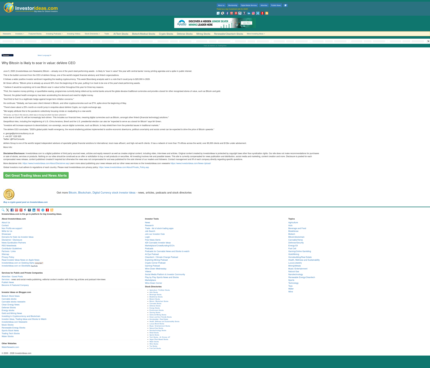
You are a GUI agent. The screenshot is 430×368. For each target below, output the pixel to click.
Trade (106, 33)
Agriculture (293, 222)
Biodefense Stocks (156, 297)
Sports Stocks (154, 335)
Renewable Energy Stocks (13, 327)
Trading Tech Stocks (11, 333)
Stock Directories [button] (92, 33)
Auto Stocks (153, 292)
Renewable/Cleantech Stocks (228, 33)
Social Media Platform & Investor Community (165, 274)
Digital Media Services (249, 5)
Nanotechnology (295, 274)
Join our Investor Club (155, 233)
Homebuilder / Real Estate (158, 319)
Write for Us (7, 230)
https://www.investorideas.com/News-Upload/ (191, 163)
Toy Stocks (153, 346)
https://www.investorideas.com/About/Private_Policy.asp (124, 167)
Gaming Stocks (154, 312)
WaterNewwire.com (10, 346)
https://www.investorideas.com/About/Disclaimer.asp (46, 163)
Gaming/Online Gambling (299, 251)
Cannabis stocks (9, 298)
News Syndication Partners (14, 242)
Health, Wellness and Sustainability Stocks (164, 321)
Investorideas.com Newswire (14, 321)
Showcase (6, 233)
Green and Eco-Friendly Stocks (160, 317)
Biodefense (293, 230)
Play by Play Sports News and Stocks (162, 277)
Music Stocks (8, 324)
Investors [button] (19, 33)
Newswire (7, 33)
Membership (232, 5)
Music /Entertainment (297, 268)
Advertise (264, 5)
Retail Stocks (154, 332)
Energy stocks (8, 310)
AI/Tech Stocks (120, 33)
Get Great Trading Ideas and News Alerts (36, 175)
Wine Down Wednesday (155, 268)
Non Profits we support (12, 228)
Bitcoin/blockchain (296, 236)
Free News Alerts (152, 239)
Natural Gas (293, 271)
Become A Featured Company (15, 285)
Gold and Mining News (12, 313)
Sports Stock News (10, 330)
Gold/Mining (293, 254)
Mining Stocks (203, 33)
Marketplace (150, 279)
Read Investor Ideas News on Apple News (20, 259)
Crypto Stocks (166, 33)
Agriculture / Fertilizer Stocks (159, 290)
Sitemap (5, 254)
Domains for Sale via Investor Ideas (17, 236)
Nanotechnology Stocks (157, 330)
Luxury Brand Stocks (156, 324)
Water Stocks (8, 336)
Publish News (276, 5)
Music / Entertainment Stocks (159, 326)
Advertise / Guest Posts (12, 276)
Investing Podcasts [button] (53, 33)
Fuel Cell (292, 248)
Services (6, 279)
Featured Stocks (35, 33)
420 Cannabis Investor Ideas (158, 242)
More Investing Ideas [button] (255, 33)
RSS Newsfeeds (9, 245)
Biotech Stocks (154, 299)
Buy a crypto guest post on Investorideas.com (25, 202)
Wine (290, 291)
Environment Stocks (156, 310)
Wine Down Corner (153, 282)
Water (291, 288)
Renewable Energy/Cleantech (301, 277)
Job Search (150, 230)
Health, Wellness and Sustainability (304, 259)
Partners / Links (9, 251)
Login (147, 236)
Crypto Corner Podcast (155, 262)
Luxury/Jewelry (295, 262)
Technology (293, 282)
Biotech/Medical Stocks (143, 33)
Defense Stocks (185, 33)
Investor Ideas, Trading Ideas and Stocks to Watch (24, 318)
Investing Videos (73, 33)
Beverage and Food (297, 228)
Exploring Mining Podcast (156, 259)
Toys (290, 285)
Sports (291, 279)
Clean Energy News (10, 304)
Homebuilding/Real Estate (300, 256)
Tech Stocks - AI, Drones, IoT (159, 337)
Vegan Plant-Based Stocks (158, 339)
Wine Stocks (153, 344)
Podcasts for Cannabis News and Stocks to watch (167, 251)
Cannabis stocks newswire (13, 301)
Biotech (291, 233)
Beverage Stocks (155, 294)
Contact (5, 225)
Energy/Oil (293, 245)
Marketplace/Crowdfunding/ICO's (159, 245)
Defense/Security (296, 242)
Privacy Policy (8, 256)
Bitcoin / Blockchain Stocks (158, 301)
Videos (148, 271)
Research (149, 225)
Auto (290, 225)
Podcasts (149, 248)
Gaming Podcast (152, 265)
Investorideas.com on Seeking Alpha (18, 262)
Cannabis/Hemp (295, 239)
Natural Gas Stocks (156, 328)
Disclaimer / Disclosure (12, 239)
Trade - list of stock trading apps (159, 228)
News (147, 222)
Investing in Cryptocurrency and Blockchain (21, 316)
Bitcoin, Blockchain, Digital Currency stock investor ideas (102, 192)
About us (221, 5)
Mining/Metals (294, 265)
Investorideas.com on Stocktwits (16, 265)
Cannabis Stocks (155, 303)
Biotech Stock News (11, 295)
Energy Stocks (154, 308)
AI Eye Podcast (152, 254)
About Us (6, 222)
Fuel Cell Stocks (155, 348)
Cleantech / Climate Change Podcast (161, 256)
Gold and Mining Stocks (157, 315)
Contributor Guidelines (12, 248)
